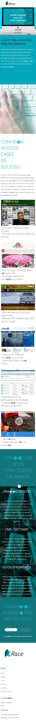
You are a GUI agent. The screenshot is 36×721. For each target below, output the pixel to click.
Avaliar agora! (24, 630)
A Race (3, 677)
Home (3, 673)
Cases (3, 681)
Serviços (4, 684)
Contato (4, 688)
